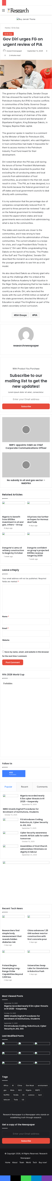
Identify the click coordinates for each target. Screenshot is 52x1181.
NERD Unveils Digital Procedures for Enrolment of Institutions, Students (21, 810)
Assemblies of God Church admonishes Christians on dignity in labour (33, 849)
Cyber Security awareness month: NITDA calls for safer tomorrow (34, 835)
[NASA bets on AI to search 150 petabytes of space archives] (26, 1065)
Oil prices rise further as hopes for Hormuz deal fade (38, 519)
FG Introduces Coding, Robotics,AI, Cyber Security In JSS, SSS (34, 822)
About (14, 1162)
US (23, 1100)
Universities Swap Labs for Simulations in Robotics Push (37, 968)
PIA (35, 315)
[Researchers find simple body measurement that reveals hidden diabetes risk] (13, 921)
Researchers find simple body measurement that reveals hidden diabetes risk (12, 936)
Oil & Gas (15, 28)
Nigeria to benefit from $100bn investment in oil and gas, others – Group (12, 520)
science (31, 1095)
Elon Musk (30, 1085)
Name (5, 616)
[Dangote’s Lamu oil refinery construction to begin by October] (13, 538)
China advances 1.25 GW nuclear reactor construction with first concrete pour (37, 935)
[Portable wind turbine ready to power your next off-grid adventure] (42, 1056)
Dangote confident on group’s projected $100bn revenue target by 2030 (38, 551)
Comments (42, 786)
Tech (35, 1162)
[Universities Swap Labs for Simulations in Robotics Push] (38, 956)
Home (7, 28)
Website (5, 640)
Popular (8, 786)
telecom (7, 1100)
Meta (12, 1090)
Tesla (16, 1100)
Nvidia (15, 1095)
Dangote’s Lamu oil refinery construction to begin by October (13, 550)
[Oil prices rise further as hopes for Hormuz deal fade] (38, 507)
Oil (23, 1095)
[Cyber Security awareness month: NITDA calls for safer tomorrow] (10, 836)
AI (13, 1085)
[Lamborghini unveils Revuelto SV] (9, 1046)
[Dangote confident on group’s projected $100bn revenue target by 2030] (38, 538)
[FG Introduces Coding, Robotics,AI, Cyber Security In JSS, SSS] (10, 822)
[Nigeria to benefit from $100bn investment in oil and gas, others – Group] (13, 507)
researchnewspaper (14, 51)
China (19, 1085)
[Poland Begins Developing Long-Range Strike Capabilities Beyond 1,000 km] (13, 956)
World (28, 1162)
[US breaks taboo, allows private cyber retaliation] (9, 1065)
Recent (24, 786)
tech (40, 1095)
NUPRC (7, 1095)
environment (43, 1085)
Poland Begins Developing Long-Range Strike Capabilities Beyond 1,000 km (12, 971)
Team (21, 1162)
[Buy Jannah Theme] (26, 19)
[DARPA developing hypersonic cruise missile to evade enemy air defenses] (42, 1065)
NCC (20, 1090)
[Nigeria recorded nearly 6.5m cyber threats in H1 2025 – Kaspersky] (10, 798)
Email (5, 628)
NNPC (37, 1090)
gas (5, 1090)
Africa (6, 1085)
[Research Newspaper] (18, 10)
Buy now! (43, 1162)
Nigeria (28, 1090)
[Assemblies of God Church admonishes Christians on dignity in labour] (10, 850)
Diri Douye (21, 315)
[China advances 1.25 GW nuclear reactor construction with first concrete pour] (38, 921)
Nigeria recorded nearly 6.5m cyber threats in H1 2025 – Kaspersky (32, 798)
